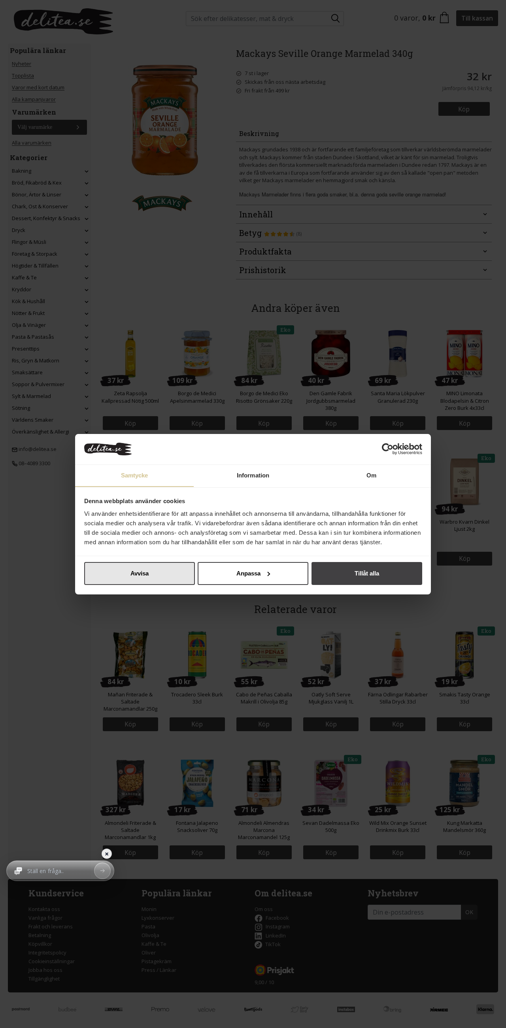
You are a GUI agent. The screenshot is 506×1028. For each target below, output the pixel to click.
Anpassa (248, 573)
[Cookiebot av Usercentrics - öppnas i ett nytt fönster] (387, 449)
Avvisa (139, 573)
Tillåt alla (367, 573)
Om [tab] (371, 475)
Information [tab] (253, 475)
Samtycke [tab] (134, 475)
